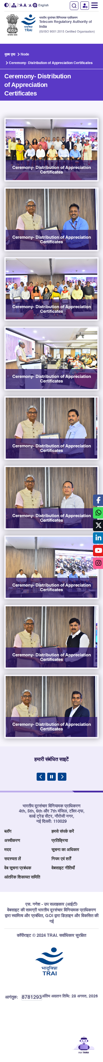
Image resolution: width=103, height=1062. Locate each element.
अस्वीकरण (12, 840)
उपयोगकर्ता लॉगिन (84, 5)
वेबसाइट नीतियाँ (63, 868)
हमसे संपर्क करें (63, 831)
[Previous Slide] (41, 777)
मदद (7, 850)
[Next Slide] (62, 777)
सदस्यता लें (12, 859)
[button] (7, 5)
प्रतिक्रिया (60, 840)
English (43, 5)
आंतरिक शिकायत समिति (22, 877)
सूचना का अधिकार (65, 850)
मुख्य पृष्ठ (10, 54)
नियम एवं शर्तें (61, 859)
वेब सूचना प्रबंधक (17, 868)
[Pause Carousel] (51, 777)
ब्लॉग (7, 831)
